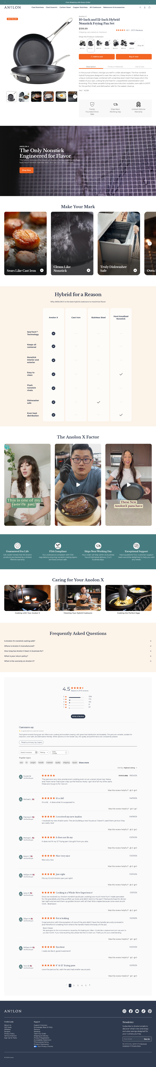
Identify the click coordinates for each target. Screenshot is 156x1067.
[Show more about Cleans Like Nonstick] (88, 270)
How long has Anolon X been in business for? (23, 651)
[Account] (144, 7)
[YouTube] (137, 1011)
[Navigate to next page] (89, 985)
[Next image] (75, 96)
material (49, 763)
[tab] (91, 67)
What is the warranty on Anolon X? (19, 661)
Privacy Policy (9, 1034)
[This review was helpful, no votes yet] (130, 790)
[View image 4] (48, 96)
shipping (66, 763)
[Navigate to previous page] (66, 985)
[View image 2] (24, 96)
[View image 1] (11, 96)
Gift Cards (7, 1027)
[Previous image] (6, 96)
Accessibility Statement (42, 1040)
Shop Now (26, 170)
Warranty (37, 1032)
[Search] (140, 7)
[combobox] (44, 752)
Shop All (140, 46)
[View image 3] (36, 96)
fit (26, 763)
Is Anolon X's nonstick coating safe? (19, 641)
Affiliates (7, 1029)
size (21, 763)
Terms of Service (10, 1036)
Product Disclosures (41, 1044)
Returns (37, 1029)
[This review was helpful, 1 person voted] (131, 939)
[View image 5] (61, 96)
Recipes (7, 1032)
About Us (7, 1025)
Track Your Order (40, 1034)
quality (58, 763)
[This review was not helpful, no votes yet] (134, 790)
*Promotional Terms (41, 1042)
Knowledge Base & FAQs (43, 1027)
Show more (84, 763)
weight (33, 763)
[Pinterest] (150, 1011)
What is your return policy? (16, 656)
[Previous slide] (5, 2)
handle (41, 763)
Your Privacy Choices (45, 1046)
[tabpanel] (115, 81)
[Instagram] (124, 1011)
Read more (52, 904)
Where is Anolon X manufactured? (19, 646)
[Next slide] (149, 2)
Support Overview (40, 1025)
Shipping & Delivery (41, 1036)
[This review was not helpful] (134, 830)
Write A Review (78, 716)
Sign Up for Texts (10, 1038)
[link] (129, 30)
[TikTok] (143, 1011)
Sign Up (147, 1039)
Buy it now (133, 57)
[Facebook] (131, 1011)
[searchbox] (26, 752)
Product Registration (41, 1038)
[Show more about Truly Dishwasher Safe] (135, 270)
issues (74, 763)
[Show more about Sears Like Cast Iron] (41, 270)
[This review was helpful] (130, 910)
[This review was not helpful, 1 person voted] (135, 809)
